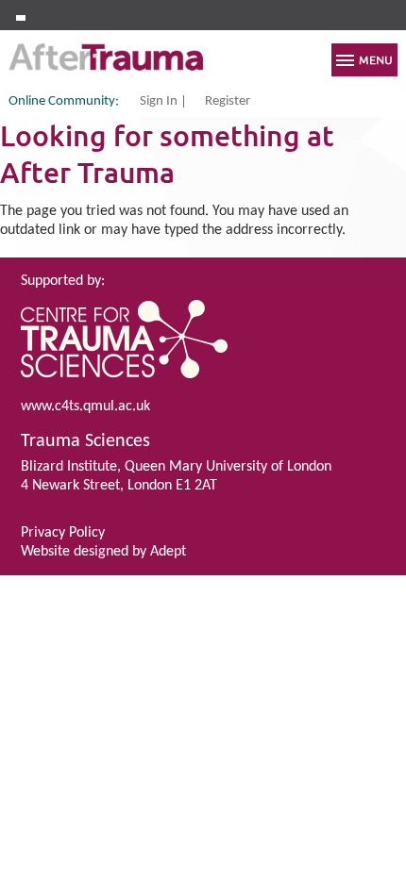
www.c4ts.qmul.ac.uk (85, 406)
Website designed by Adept (103, 551)
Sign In (159, 101)
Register (227, 101)
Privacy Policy (63, 532)
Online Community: (63, 101)
